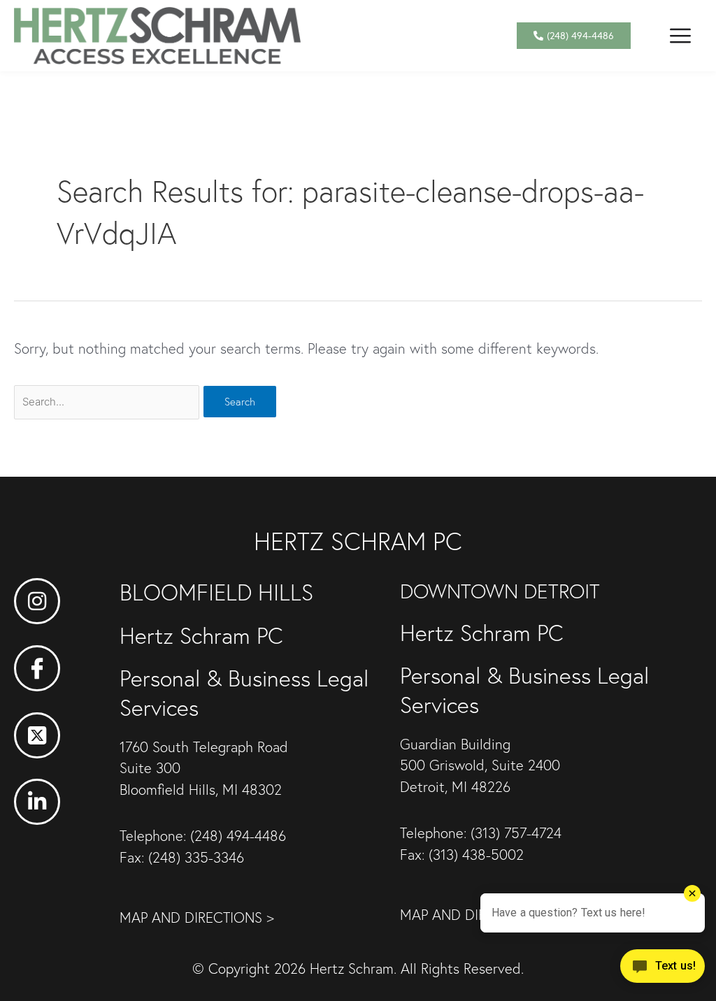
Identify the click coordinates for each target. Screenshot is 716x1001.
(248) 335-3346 (196, 857)
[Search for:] (108, 400)
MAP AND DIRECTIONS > (197, 917)
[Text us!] (662, 971)
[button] (680, 35)
